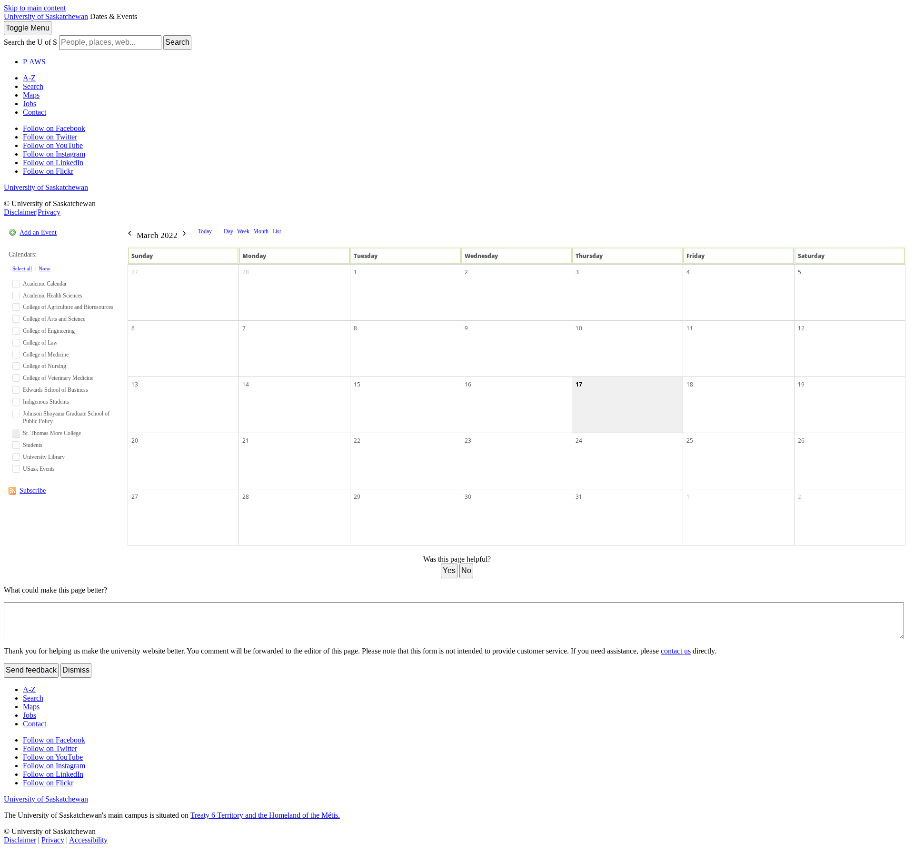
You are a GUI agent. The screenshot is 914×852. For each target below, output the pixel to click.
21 (245, 440)
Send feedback (31, 670)
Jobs (29, 103)
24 (579, 440)
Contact (34, 112)
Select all (22, 268)
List (276, 231)
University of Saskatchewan (46, 16)
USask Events (39, 469)
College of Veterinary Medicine (58, 378)
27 (134, 272)
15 (357, 384)
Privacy (49, 212)
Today (205, 231)
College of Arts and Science (54, 319)
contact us (676, 651)
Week (243, 231)
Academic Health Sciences (52, 295)
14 (245, 384)
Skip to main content (35, 8)
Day (228, 231)
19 (801, 384)
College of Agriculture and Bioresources (68, 307)
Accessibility (88, 840)
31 (579, 497)
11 (689, 328)
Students (32, 445)
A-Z (29, 78)
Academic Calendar (45, 283)
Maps (31, 95)
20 (134, 440)
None (44, 268)
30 (468, 497)
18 (689, 384)
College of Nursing (44, 366)
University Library (44, 457)
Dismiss (75, 670)
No (466, 570)
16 (468, 384)
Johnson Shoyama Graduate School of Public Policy (66, 417)
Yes (449, 570)
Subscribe (33, 490)
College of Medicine (46, 354)
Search (177, 42)
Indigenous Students (46, 401)
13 (134, 384)
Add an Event (38, 232)
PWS (34, 62)
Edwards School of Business (55, 389)
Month (260, 231)
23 (468, 440)
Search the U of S (30, 42)
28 (245, 272)
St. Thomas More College (52, 433)
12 (801, 328)
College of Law (40, 342)
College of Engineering (49, 330)
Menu (28, 28)
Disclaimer (20, 212)
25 (689, 440)
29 (357, 497)
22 (357, 440)
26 (801, 440)
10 (579, 328)
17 (579, 384)
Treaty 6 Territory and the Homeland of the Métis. (265, 815)
